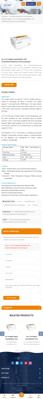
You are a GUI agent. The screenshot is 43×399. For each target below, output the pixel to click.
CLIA (29, 205)
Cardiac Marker (7, 19)
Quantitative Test (29, 202)
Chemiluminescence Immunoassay (20, 17)
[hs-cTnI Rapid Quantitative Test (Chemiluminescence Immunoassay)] (31, 327)
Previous (2, 334)
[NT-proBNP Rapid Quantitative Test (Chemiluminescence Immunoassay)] (11, 327)
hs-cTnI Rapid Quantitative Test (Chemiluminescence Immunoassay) (31, 337)
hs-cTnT (19, 202)
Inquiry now (9, 85)
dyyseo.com (24, 390)
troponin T (36, 205)
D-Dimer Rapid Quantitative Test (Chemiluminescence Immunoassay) (16, 221)
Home (6, 17)
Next (41, 334)
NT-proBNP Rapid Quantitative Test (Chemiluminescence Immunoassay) (11, 337)
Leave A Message (21, 394)
